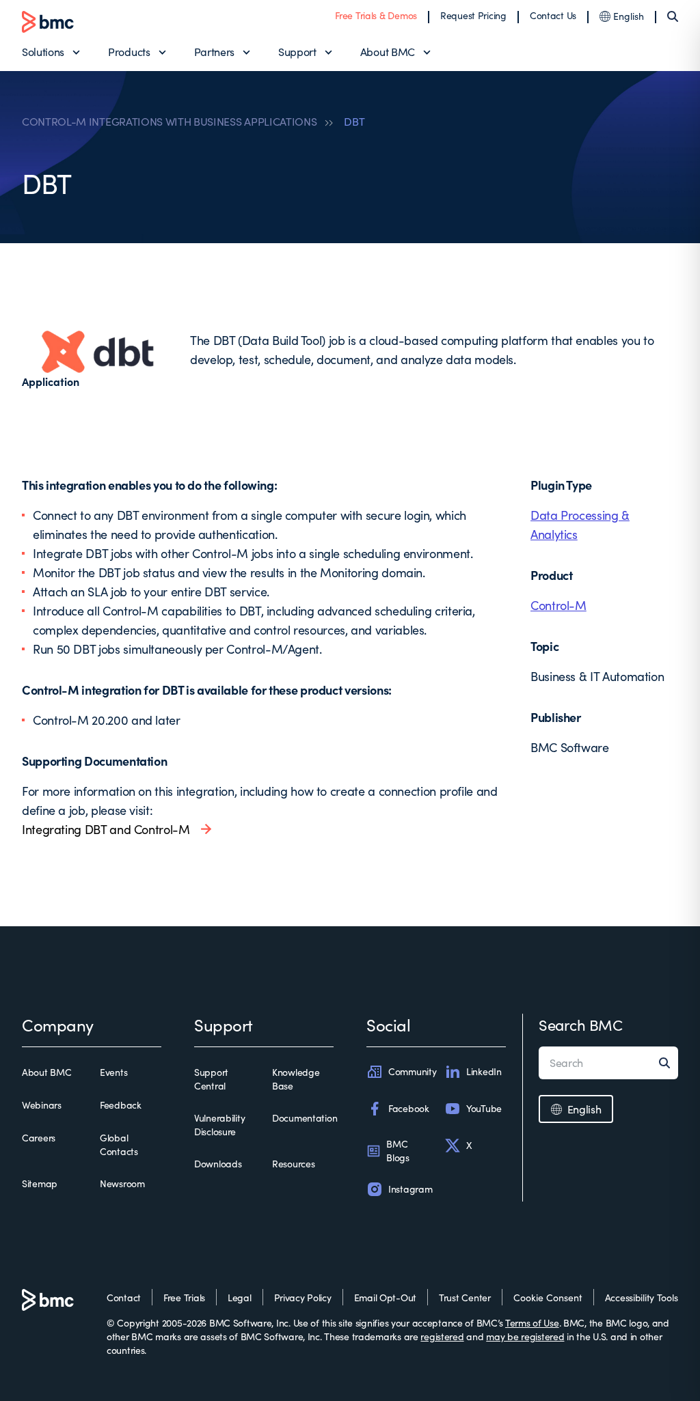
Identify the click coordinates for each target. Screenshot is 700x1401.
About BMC (387, 51)
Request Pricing (473, 15)
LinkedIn (484, 1071)
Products (129, 51)
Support (297, 51)
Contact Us (553, 15)
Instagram (410, 1188)
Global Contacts (119, 1144)
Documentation (304, 1117)
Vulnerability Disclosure (219, 1124)
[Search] (672, 16)
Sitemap (39, 1183)
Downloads (217, 1163)
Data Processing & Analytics (580, 524)
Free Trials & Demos (376, 15)
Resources (293, 1163)
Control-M (558, 605)
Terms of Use (532, 1322)
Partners (214, 51)
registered (441, 1336)
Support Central (211, 1079)
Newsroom (122, 1183)
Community (412, 1071)
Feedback (121, 1104)
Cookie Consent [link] (547, 1297)
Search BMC (581, 1024)
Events (113, 1072)
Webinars (42, 1104)
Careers (38, 1137)
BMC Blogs (397, 1150)
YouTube (484, 1108)
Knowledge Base (295, 1079)
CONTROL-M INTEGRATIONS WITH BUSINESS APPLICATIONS (169, 121)
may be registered (525, 1336)
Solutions (43, 51)
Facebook (408, 1108)
